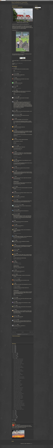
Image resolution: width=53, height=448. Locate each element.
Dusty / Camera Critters (17, 399)
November (15, 354)
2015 (14, 346)
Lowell (14, 159)
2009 (14, 419)
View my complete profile (15, 428)
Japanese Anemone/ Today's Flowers (19, 363)
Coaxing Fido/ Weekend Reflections (18, 400)
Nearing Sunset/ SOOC (17, 375)
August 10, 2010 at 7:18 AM (17, 299)
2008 (14, 420)
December (15, 353)
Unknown (15, 253)
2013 (14, 348)
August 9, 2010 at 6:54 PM (17, 218)
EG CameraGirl (18, 424)
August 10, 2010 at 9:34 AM (17, 303)
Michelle (15, 186)
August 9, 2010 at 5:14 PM (17, 184)
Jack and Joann (16, 213)
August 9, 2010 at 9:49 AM (17, 88)
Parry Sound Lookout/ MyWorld (18, 361)
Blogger (31, 443)
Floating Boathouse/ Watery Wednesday (19, 405)
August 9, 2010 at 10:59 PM (17, 238)
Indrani (15, 224)
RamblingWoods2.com (17, 114)
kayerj (14, 125)
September (15, 356)
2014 (14, 347)
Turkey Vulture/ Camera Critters (18, 366)
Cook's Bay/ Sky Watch (17, 368)
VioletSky (15, 297)
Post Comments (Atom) (24, 334)
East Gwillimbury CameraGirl (19, 2)
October (15, 355)
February (15, 416)
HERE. (18, 30)
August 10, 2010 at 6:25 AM (17, 295)
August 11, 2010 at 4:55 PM (17, 322)
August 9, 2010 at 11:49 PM (17, 242)
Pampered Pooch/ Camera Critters (18, 387)
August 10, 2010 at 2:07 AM (17, 268)
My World (15, 64)
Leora (14, 118)
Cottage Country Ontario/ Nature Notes (19, 403)
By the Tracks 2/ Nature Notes (18, 369)
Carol (14, 235)
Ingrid (14, 166)
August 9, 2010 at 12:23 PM (17, 116)
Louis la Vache (16, 96)
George (15, 301)
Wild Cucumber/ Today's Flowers (18, 374)
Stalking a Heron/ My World (17, 406)
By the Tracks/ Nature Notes (17, 380)
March (15, 415)
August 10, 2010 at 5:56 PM (17, 313)
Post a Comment (15, 328)
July (14, 410)
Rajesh (15, 240)
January (15, 417)
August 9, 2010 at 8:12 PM (17, 222)
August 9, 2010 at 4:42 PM (17, 179)
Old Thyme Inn (16, 156)
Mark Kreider (15, 319)
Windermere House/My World (18, 394)
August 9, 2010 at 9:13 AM (17, 84)
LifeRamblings (16, 209)
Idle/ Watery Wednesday (17, 381)
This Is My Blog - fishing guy (18, 204)
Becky (14, 228)
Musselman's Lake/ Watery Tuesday (19, 393)
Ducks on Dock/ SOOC (17, 386)
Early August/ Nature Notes (17, 391)
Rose (14, 309)
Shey (14, 151)
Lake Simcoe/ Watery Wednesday (18, 360)
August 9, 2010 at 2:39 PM (17, 157)
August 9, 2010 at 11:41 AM (17, 112)
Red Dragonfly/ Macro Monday (18, 362)
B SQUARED (15, 73)
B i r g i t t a (15, 324)
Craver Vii (15, 199)
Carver (14, 170)
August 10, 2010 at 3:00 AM (17, 277)
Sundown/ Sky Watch (16, 379)
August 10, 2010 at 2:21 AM (17, 272)
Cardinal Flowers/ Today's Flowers (18, 397)
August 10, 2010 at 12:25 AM (17, 251)
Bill (14, 191)
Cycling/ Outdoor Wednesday (18, 392)
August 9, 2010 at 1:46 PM (17, 136)
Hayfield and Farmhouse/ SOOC (18, 398)
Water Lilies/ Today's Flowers (18, 385)
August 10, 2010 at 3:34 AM (17, 281)
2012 (14, 349)
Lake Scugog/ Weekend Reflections (18, 367)
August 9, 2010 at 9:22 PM (17, 233)
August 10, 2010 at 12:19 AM (17, 247)
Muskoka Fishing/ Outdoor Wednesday (19, 404)
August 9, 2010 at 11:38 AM (17, 108)
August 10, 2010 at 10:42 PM (17, 317)
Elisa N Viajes (16, 195)
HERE (20, 60)
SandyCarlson (16, 249)
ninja (14, 176)
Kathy (14, 77)
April (14, 138)
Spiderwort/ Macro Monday (17, 373)
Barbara (15, 305)
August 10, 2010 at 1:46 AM (17, 259)
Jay (14, 283)
